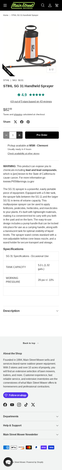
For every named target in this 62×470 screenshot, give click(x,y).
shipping (18, 114)
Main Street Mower (17, 462)
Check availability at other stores (23, 153)
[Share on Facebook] (22, 122)
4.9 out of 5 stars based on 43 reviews (31, 101)
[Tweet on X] (15, 122)
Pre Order (42, 135)
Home (5, 15)
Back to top (29, 343)
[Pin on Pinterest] (28, 122)
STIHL (6, 80)
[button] (56, 5)
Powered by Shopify (34, 462)
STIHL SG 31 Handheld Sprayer (24, 15)
